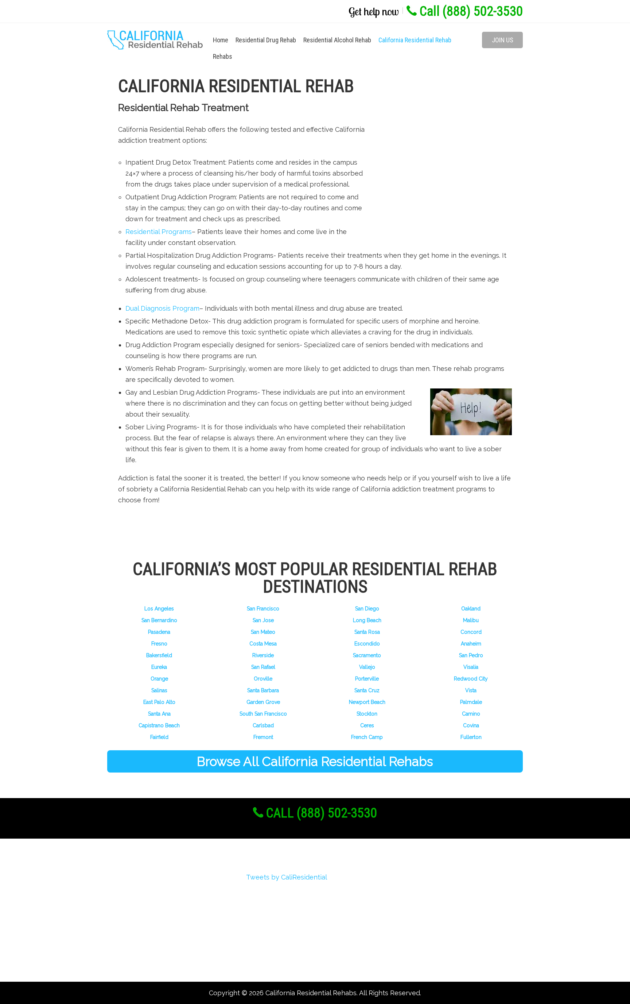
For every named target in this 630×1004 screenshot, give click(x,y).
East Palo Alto (159, 702)
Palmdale (471, 702)
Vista (471, 690)
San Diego (367, 609)
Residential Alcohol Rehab (337, 40)
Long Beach (367, 620)
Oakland (471, 609)
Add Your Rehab (142, 945)
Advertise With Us (145, 932)
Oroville (263, 679)
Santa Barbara (263, 690)
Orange (159, 679)
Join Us (502, 40)
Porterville (367, 679)
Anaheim (471, 644)
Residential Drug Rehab (266, 40)
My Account (135, 919)
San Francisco (263, 609)
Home (220, 40)
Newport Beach (367, 702)
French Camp (367, 737)
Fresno (159, 644)
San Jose (263, 620)
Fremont (263, 737)
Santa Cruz (367, 690)
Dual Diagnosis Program (162, 308)
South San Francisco (263, 714)
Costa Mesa (263, 644)
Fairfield (159, 737)
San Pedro (471, 655)
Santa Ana (159, 714)
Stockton (367, 714)
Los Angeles (159, 609)
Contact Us (134, 958)
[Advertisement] (439, 175)
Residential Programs (158, 231)
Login (126, 906)
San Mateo (263, 632)
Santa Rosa (367, 632)
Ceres (367, 725)
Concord (471, 632)
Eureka (159, 667)
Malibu (471, 620)
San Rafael (263, 667)
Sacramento (367, 655)
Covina (471, 725)
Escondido (367, 644)
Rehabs (222, 56)
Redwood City (471, 679)
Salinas (159, 690)
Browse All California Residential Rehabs (315, 761)
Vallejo (367, 667)
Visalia (470, 667)
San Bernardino (159, 620)
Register (130, 893)
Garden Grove (263, 702)
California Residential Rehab (414, 40)
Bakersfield (159, 655)
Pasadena (159, 632)
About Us (131, 880)
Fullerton (471, 737)
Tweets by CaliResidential (286, 877)
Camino (471, 714)
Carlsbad (263, 725)
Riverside (263, 655)
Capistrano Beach (159, 725)
